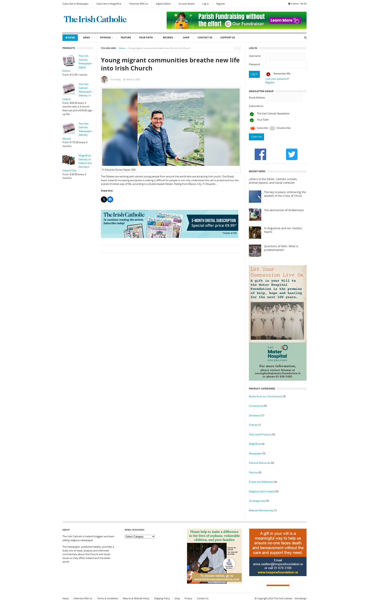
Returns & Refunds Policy (136, 598)
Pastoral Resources (260, 463)
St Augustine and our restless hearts (283, 230)
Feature (126, 37)
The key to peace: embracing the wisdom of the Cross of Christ (285, 194)
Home (71, 37)
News (86, 37)
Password (254, 64)
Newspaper (255, 453)
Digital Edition (163, 3)
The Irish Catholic (283, 598)
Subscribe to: (256, 106)
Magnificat (255, 444)
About (65, 598)
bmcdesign (301, 598)
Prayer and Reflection (261, 482)
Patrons (253, 472)
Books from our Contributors (265, 396)
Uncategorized (257, 501)
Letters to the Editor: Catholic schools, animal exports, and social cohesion (273, 180)
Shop (186, 37)
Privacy (188, 598)
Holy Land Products (260, 434)
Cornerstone (256, 406)
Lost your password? (277, 78)
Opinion (105, 37)
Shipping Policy (162, 598)
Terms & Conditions (107, 598)
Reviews (168, 37)
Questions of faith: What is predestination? (281, 248)
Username (255, 56)
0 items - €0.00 (299, 3)
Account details (186, 3)
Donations (255, 415)
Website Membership (261, 510)
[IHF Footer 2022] (278, 585)
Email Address (257, 97)
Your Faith (146, 37)
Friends (253, 425)
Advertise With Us (138, 3)
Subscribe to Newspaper (75, 3)
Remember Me (281, 73)
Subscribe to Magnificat (108, 3)
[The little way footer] (214, 582)
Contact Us (205, 37)
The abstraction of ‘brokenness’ (284, 210)
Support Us (227, 37)
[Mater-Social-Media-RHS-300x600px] (278, 379)
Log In (205, 3)
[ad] (237, 28)
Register (220, 3)
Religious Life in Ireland (262, 491)
